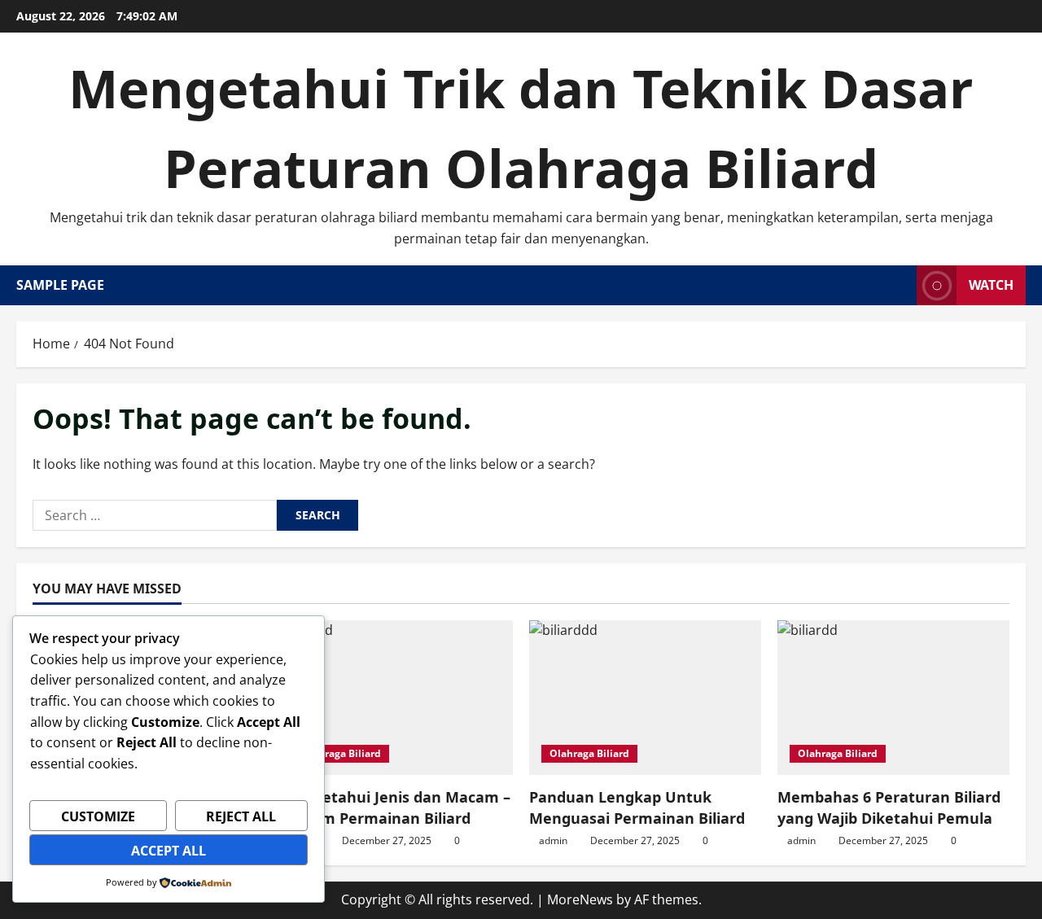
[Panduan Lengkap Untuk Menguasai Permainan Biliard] (645, 697)
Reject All (241, 816)
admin (553, 840)
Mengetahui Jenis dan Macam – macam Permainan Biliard (395, 807)
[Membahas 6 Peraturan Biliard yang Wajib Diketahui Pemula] (893, 697)
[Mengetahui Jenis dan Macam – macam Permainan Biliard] (397, 697)
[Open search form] (899, 285)
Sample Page (60, 285)
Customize (98, 816)
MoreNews (580, 899)
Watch (991, 285)
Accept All (168, 851)
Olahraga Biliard (341, 753)
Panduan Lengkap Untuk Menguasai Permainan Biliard (637, 807)
